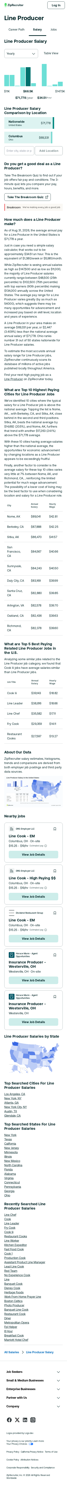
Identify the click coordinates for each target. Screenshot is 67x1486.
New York (10, 1135)
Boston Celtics (13, 1301)
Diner (7, 1318)
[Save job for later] (54, 828)
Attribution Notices (29, 1460)
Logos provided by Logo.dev (19, 1433)
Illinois (8, 1156)
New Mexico (12, 1160)
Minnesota (11, 1152)
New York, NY (12, 1098)
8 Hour (8, 1331)
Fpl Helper (10, 1326)
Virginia (9, 1178)
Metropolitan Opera (16, 1322)
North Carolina (13, 1165)
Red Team (10, 1270)
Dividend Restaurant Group (29, 913)
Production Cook (15, 1257)
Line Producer (13, 379)
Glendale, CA (12, 1115)
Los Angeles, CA (14, 1094)
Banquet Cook (13, 1283)
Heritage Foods (14, 1292)
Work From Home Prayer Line (22, 1296)
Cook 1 (8, 1253)
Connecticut (12, 1182)
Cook (7, 1219)
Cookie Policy (12, 1460)
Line (6, 1279)
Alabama (10, 1173)
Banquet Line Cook (16, 1309)
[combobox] (21, 53)
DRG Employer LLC (25, 829)
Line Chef (10, 1214)
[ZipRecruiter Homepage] (14, 5)
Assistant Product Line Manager (24, 1262)
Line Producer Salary (40, 1352)
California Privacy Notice (32, 1452)
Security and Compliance (43, 1467)
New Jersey (11, 1148)
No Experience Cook (17, 1275)
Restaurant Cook (15, 1314)
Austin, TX (10, 1111)
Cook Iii (8, 1232)
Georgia (9, 1191)
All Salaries (11, 1352)
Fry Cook (9, 1227)
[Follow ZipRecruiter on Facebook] (9, 1420)
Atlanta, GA (11, 1102)
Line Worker (11, 1240)
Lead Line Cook (14, 1266)
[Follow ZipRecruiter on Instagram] (33, 1420)
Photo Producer (14, 1305)
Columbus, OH (18, 841)
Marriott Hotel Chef (16, 1339)
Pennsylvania (12, 1186)
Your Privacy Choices (16, 1444)
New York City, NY (15, 1107)
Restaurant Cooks (15, 1236)
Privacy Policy (12, 1452)
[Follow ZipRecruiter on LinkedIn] (25, 1420)
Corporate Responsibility (17, 1467)
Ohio (7, 1195)
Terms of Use (51, 1452)
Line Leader (11, 1223)
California (10, 1143)
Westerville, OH (19, 971)
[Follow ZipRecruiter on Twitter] (17, 1420)
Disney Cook (12, 1288)
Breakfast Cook (14, 1335)
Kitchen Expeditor (15, 1245)
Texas (8, 1139)
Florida (8, 1169)
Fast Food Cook (14, 1249)
